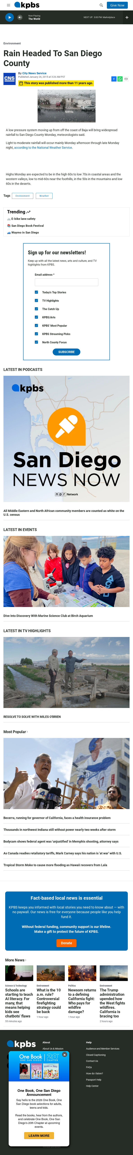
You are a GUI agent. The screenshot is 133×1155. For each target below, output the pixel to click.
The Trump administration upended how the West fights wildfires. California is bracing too (112, 1003)
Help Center (92, 1086)
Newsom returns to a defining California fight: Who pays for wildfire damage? (82, 1001)
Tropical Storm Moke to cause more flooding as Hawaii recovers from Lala (55, 865)
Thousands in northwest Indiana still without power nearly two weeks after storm (59, 829)
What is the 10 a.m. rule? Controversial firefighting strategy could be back (49, 1001)
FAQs (89, 1067)
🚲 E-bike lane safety (21, 218)
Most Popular (14, 732)
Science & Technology (16, 985)
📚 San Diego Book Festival (25, 225)
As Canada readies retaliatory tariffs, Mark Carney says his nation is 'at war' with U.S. (62, 853)
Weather (44, 195)
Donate (66, 943)
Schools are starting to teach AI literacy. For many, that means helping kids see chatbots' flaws (19, 1003)
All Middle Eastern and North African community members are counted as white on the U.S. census (63, 512)
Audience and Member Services (102, 1048)
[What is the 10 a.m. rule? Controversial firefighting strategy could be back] (51, 973)
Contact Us (92, 1061)
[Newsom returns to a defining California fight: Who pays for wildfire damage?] (82, 973)
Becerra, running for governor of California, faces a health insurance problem (57, 818)
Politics (72, 985)
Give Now (117, 5)
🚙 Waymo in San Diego (23, 232)
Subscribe (66, 352)
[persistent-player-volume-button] (20, 17)
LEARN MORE (39, 1135)
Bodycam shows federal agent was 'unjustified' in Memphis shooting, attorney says (60, 841)
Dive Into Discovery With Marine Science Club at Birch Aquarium (48, 616)
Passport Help (93, 1079)
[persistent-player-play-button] (9, 17)
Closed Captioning (96, 1055)
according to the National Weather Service (43, 147)
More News (14, 960)
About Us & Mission (53, 1048)
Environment (12, 43)
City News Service (34, 73)
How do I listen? (94, 1073)
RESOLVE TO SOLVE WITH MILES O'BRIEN (32, 717)
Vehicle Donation (52, 1146)
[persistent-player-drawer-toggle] (128, 17)
